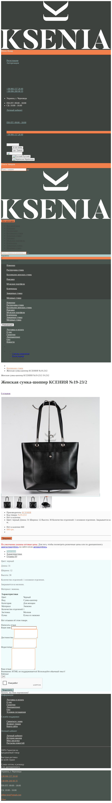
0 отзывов (5, 393)
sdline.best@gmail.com (11, 795)
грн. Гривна (17, 150)
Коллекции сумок (15, 233)
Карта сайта (12, 726)
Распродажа (12, 231)
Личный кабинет (14, 735)
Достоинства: (7, 637)
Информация (7, 325)
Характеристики (14, 554)
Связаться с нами (15, 721)
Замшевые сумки (14, 245)
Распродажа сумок (15, 270)
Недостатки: (7, 647)
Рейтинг (5, 674)
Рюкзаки (11, 238)
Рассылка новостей (15, 743)
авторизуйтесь (40, 547)
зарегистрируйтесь (10, 547)
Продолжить (7, 690)
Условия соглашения (16, 712)
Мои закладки (13, 740)
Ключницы (12, 243)
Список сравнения (20, 115)
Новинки (11, 228)
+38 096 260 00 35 (15, 91)
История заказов (14, 738)
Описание (11, 551)
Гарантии (11, 334)
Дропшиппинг (13, 337)
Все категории (13, 226)
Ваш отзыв (6, 669)
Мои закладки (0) (20, 112)
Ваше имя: (6, 627)
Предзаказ (6, 538)
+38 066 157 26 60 (15, 89)
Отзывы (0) (12, 556)
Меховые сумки (14, 248)
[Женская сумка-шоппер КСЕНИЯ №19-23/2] (50, 494)
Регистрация (12, 60)
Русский (26, 156)
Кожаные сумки (14, 236)
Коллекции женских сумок (19, 274)
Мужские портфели (16, 240)
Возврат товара (14, 724)
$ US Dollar (17, 148)
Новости (11, 342)
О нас (9, 332)
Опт (8, 339)
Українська (29, 159)
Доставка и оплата (15, 329)
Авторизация (13, 63)
